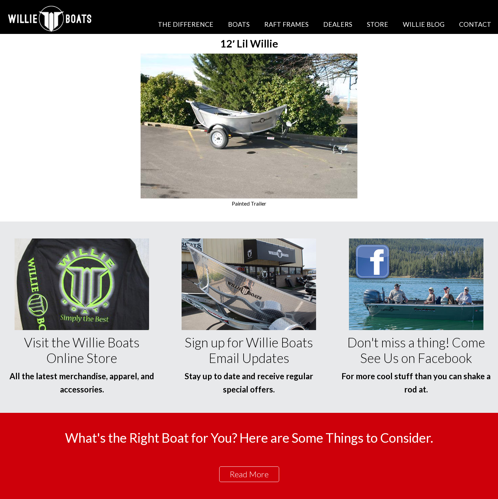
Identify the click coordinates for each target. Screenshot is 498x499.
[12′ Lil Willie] (249, 196)
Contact (475, 24)
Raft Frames (286, 24)
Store (377, 24)
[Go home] (50, 18)
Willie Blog (423, 24)
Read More (249, 474)
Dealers (337, 24)
